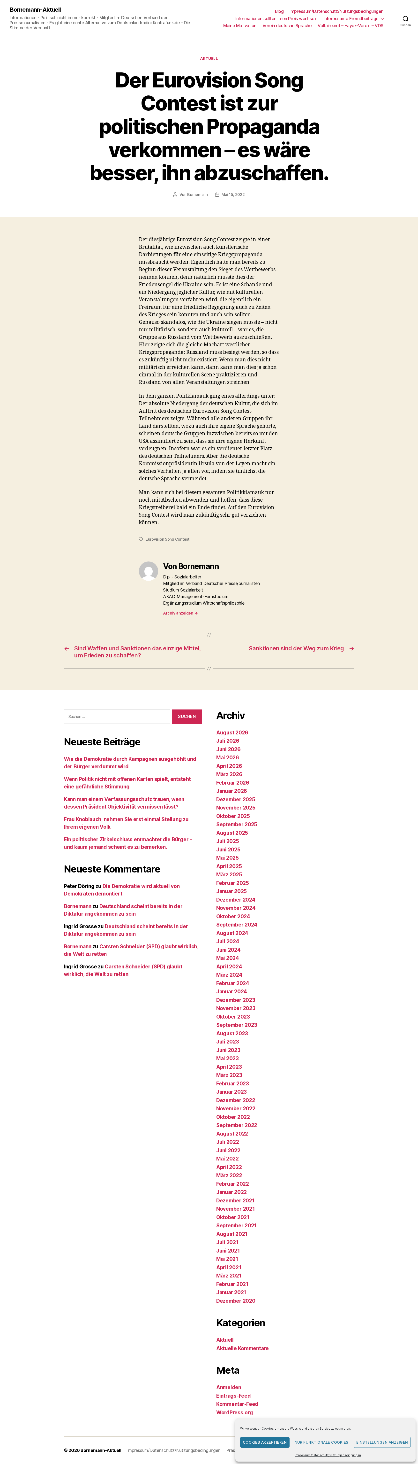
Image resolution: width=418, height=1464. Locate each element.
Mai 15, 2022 (233, 194)
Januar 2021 (231, 1292)
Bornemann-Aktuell (35, 10)
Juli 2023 (227, 1042)
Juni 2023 (228, 1050)
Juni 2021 (228, 1251)
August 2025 (232, 833)
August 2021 (231, 1234)
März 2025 (229, 875)
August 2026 (232, 733)
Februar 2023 (232, 1084)
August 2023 (232, 1033)
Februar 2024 (232, 983)
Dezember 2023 (235, 1000)
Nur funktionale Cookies (322, 1442)
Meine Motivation (239, 25)
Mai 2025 (227, 858)
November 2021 (235, 1209)
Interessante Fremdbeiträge (351, 18)
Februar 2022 (232, 1184)
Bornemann (197, 194)
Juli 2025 (227, 841)
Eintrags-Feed (233, 1396)
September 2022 (236, 1125)
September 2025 (236, 824)
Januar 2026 (231, 791)
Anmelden (228, 1387)
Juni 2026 (228, 749)
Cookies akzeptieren (265, 1442)
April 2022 (229, 1167)
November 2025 (235, 808)
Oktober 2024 (233, 916)
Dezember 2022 (235, 1100)
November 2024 (236, 908)
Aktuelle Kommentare (242, 1348)
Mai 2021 (227, 1259)
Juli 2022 (227, 1142)
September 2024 (236, 925)
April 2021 (228, 1267)
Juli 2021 (227, 1242)
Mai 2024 (227, 958)
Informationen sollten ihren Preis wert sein (276, 18)
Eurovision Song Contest (167, 539)
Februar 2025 (232, 883)
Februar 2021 (232, 1284)
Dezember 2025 (235, 799)
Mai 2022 (227, 1159)
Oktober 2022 (233, 1117)
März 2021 (229, 1276)
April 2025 (229, 866)
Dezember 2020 (235, 1301)
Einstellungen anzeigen (382, 1442)
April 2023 (229, 1067)
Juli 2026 (227, 741)
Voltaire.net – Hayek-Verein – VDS (350, 25)
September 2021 (236, 1226)
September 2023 (236, 1025)
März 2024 (229, 975)
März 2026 (229, 774)
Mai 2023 (227, 1058)
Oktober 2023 (233, 1017)
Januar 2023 (231, 1092)
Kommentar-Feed (237, 1404)
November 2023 (235, 1008)
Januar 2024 (231, 992)
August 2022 (232, 1134)
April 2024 (229, 967)
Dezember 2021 (235, 1201)
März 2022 (229, 1175)
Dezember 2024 (235, 900)
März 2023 (229, 1075)
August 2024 (232, 933)
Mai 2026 (227, 758)
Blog (279, 11)
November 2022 (235, 1109)
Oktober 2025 (233, 816)
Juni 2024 (228, 950)
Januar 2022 (231, 1192)
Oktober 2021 (232, 1217)
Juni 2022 (228, 1150)
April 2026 (229, 766)
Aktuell (209, 58)
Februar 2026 (232, 783)
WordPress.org (234, 1412)
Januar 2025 (231, 891)
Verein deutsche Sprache (287, 25)
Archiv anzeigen (180, 613)
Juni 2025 (228, 850)
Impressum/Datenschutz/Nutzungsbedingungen (328, 1455)
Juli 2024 (227, 941)
